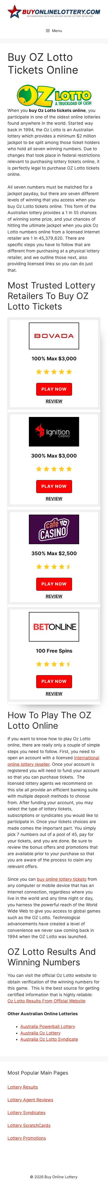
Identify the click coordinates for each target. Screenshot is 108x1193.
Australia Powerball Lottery (47, 1026)
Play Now (54, 388)
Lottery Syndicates (26, 1112)
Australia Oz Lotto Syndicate (49, 1039)
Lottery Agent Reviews (30, 1099)
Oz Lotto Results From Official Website (46, 1000)
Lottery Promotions (27, 1138)
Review (54, 401)
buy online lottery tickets (61, 879)
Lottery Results (23, 1087)
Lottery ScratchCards (29, 1125)
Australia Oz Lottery (40, 1032)
